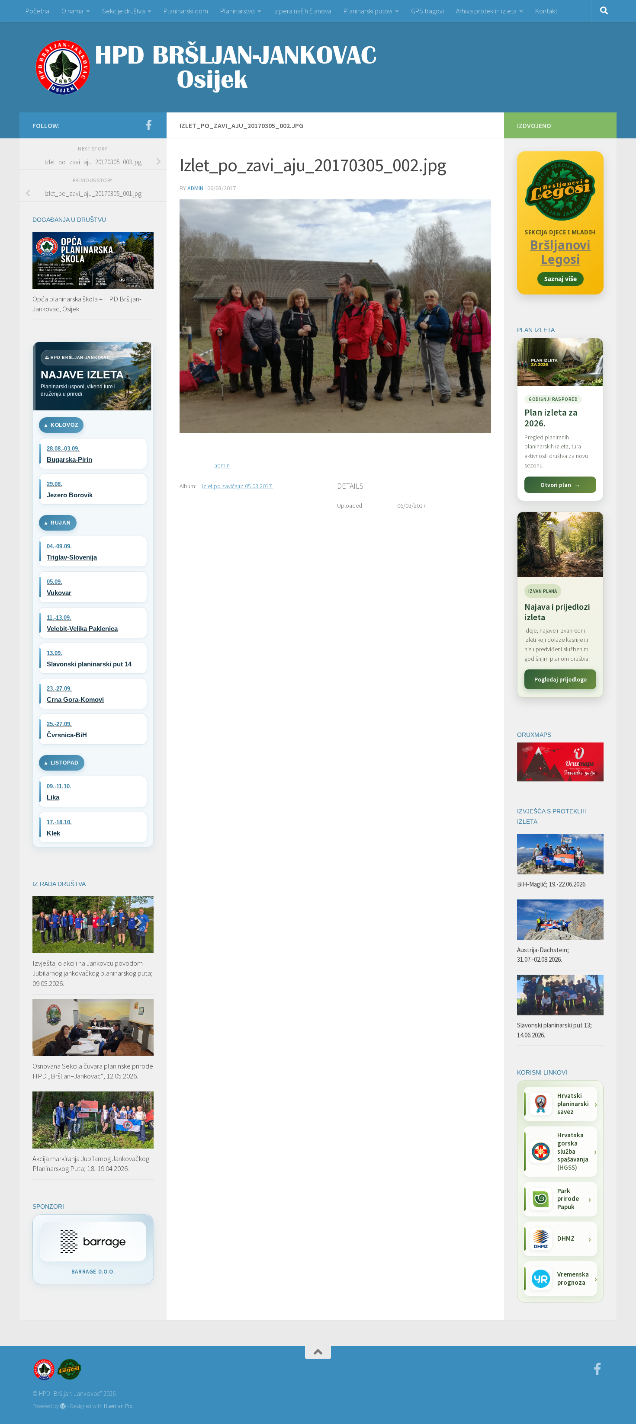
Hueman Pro (118, 1406)
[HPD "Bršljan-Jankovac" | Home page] (205, 67)
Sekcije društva (123, 10)
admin (195, 188)
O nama (72, 10)
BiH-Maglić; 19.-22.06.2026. (552, 884)
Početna (37, 10)
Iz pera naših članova (302, 10)
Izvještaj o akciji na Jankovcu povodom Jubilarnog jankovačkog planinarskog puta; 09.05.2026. (92, 973)
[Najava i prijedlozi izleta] (560, 544)
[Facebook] (148, 125)
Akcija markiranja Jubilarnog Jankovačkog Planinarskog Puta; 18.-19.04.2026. (90, 1164)
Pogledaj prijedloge (560, 679)
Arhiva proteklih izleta (486, 10)
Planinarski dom (186, 10)
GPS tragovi (427, 10)
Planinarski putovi (368, 10)
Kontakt (546, 10)
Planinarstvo (237, 10)
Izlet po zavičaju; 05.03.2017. (237, 486)
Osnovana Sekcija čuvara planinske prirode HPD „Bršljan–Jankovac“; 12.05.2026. (92, 1071)
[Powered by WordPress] (63, 1406)
